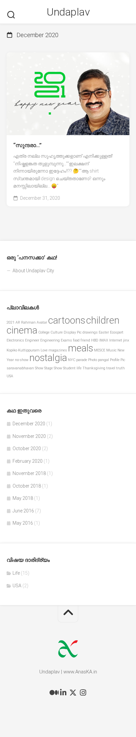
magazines (58, 350)
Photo (92, 360)
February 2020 (28, 461)
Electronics (15, 340)
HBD (94, 340)
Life (16, 573)
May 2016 (23, 523)
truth (120, 368)
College (44, 332)
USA (10, 376)
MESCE (99, 350)
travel (110, 368)
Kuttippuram (29, 350)
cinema (22, 330)
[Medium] (53, 692)
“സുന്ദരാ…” (27, 145)
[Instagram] (82, 692)
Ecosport (116, 332)
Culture (57, 332)
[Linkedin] (63, 692)
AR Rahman (26, 322)
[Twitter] (73, 692)
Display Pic (73, 332)
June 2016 (23, 510)
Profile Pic (117, 360)
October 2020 (27, 448)
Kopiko (12, 350)
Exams (66, 340)
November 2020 (29, 436)
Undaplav (68, 12)
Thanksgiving (94, 368)
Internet (115, 340)
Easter (104, 332)
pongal (103, 360)
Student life (72, 368)
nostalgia (48, 357)
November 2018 (29, 473)
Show (39, 368)
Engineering (50, 340)
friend (85, 340)
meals (80, 348)
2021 (11, 322)
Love (44, 350)
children (102, 320)
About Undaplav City (33, 270)
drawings (90, 332)
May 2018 (23, 498)
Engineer (32, 340)
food (76, 340)
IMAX (103, 340)
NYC (71, 360)
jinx (126, 340)
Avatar (42, 322)
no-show (21, 360)
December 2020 (29, 423)
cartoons (66, 320)
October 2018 (27, 486)
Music (111, 350)
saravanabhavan (20, 368)
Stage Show (53, 368)
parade (81, 360)
